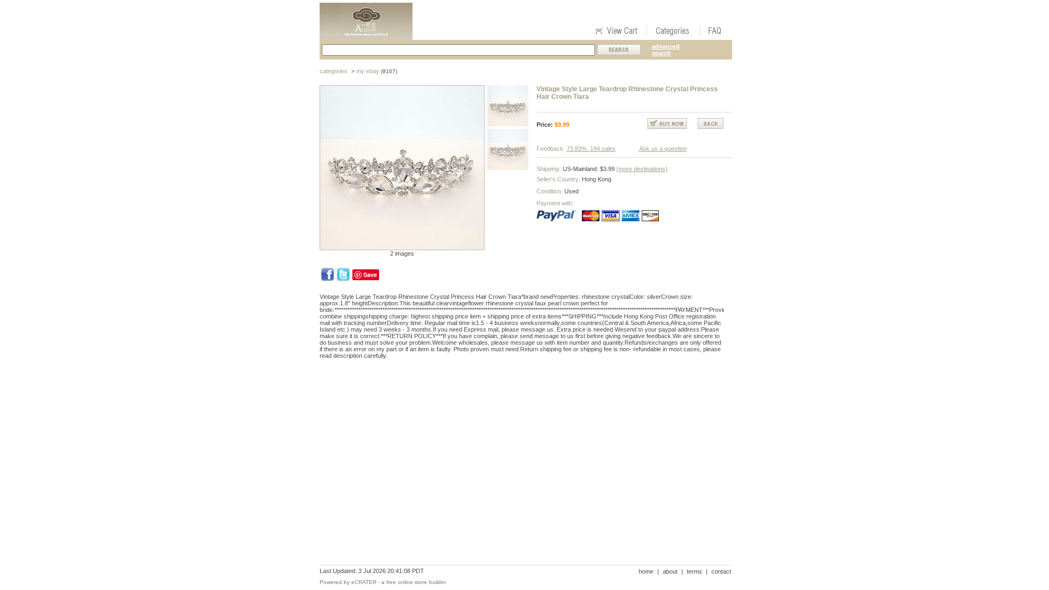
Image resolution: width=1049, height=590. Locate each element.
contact (721, 571)
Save (370, 274)
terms (694, 571)
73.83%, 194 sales (591, 148)
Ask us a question (663, 148)
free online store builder (416, 582)
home (646, 571)
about (670, 571)
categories (333, 71)
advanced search (666, 49)
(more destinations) (642, 169)
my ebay (367, 71)
